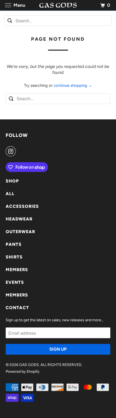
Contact (17, 307)
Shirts (14, 257)
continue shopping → (73, 85)
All (10, 193)
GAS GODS (29, 364)
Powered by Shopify (22, 371)
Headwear (19, 219)
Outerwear (20, 231)
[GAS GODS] (58, 5)
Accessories (22, 206)
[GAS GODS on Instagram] (12, 151)
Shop (12, 181)
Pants (14, 244)
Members (17, 269)
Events (15, 282)
